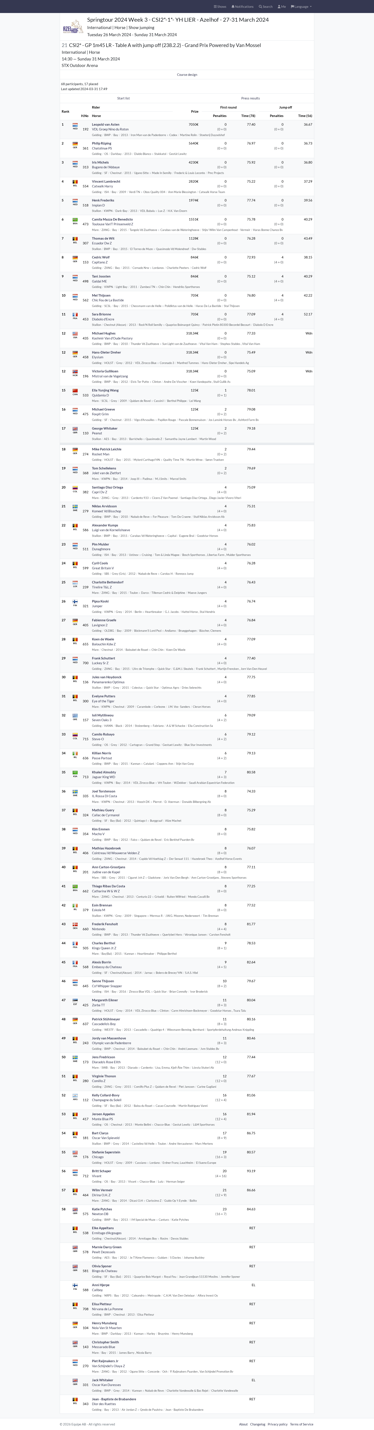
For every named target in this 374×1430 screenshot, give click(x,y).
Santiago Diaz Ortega (107, 487)
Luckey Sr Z (100, 663)
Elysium (97, 357)
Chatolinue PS (102, 148)
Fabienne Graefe (104, 620)
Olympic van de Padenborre (111, 1043)
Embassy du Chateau (107, 967)
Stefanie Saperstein (106, 1152)
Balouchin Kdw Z (104, 644)
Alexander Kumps (105, 525)
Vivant (97, 1176)
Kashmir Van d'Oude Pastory (112, 338)
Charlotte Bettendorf (107, 582)
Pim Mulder (100, 544)
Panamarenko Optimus (108, 682)
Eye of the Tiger (103, 701)
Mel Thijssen (101, 295)
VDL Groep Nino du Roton (110, 129)
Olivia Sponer (102, 1266)
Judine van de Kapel (106, 872)
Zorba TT (98, 1005)
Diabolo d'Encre (103, 319)
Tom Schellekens (104, 468)
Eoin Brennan (102, 905)
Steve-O (98, 739)
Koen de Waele (103, 639)
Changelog (257, 1424)
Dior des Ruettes (104, 1404)
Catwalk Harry (102, 186)
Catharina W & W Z (106, 891)
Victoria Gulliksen (105, 371)
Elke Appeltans (103, 1228)
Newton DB (100, 1214)
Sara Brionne (101, 314)
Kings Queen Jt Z (104, 948)
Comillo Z (98, 1081)
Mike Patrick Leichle (106, 449)
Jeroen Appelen (103, 1114)
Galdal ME (99, 281)
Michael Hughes (104, 333)
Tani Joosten (101, 276)
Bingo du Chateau (104, 1271)
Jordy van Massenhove (109, 1038)
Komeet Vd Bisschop (106, 511)
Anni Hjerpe (101, 1285)
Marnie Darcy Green (107, 1247)
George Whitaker (105, 428)
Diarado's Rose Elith (106, 1062)
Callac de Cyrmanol (105, 815)
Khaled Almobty (104, 772)
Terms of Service (301, 1424)
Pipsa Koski (100, 601)
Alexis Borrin (101, 962)
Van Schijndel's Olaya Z (108, 1366)
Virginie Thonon (104, 1076)
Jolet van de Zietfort (106, 473)
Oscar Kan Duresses (106, 1385)
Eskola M (98, 910)
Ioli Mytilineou (103, 715)
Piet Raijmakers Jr (105, 1361)
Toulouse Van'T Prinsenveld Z (112, 224)
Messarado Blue (103, 1347)
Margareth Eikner (105, 1000)
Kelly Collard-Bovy (105, 1095)
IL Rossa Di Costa (104, 796)
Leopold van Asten (105, 124)
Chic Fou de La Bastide (108, 300)
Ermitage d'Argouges (107, 1233)
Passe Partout (102, 758)
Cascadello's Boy (104, 1024)
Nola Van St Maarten (107, 1328)
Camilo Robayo (103, 734)
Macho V (98, 834)
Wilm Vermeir (102, 1190)
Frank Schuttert (103, 658)
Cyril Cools (100, 563)
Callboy (97, 1290)
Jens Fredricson (103, 1057)
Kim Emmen (101, 829)
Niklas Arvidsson (104, 506)
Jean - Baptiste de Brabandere (114, 1399)
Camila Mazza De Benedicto (112, 219)
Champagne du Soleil (106, 1100)
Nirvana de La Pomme (107, 1309)
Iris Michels (100, 162)
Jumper (97, 606)
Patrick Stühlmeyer (106, 1019)
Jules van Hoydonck (106, 677)
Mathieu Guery (103, 810)
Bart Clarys (100, 1133)
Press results (250, 98)
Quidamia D (100, 395)
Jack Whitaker (102, 1380)
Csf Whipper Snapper (107, 986)
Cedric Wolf (101, 257)
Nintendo (98, 929)
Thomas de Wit (103, 238)
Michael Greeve (103, 409)
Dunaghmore (101, 549)
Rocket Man (100, 454)
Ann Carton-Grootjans (108, 867)
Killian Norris (101, 753)
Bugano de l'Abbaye (106, 167)
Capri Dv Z (99, 492)
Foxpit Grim (100, 414)
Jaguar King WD (103, 777)
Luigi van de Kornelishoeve (111, 530)
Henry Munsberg (104, 1323)
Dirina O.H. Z (101, 1195)
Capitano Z (100, 262)
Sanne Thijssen (103, 981)
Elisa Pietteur (102, 1304)
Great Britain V (103, 568)
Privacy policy (278, 1424)
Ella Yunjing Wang (105, 390)
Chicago (97, 1157)
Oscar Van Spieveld (105, 1138)
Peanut (97, 433)
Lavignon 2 (100, 625)
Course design (187, 74)
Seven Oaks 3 (101, 720)
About (243, 1424)
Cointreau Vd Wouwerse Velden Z (116, 853)
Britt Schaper (101, 1171)
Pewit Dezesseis (103, 1252)
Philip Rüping (101, 143)
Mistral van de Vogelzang (110, 376)
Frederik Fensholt (105, 924)
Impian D (98, 205)
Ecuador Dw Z (102, 243)
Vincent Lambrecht (106, 181)
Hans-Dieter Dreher (106, 352)
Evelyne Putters (103, 696)
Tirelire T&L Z (102, 587)
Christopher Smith (105, 1342)
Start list (123, 98)
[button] (301, 6)
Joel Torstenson (103, 791)
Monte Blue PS (102, 1119)
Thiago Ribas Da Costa (108, 886)
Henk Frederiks (103, 200)
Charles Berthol (103, 943)
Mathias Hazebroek (106, 848)
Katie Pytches (102, 1209)
